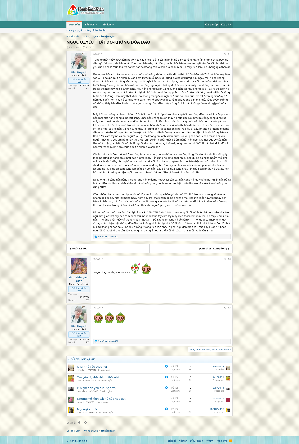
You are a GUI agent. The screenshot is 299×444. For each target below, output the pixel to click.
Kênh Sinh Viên (78, 440)
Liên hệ (172, 440)
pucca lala (82, 391)
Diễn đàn (74, 24)
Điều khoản (196, 440)
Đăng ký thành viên (95, 30)
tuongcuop (219, 401)
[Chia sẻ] (224, 54)
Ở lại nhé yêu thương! (92, 367)
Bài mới (89, 24)
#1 (229, 53)
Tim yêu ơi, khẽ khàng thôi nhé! (98, 377)
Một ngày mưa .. (88, 409)
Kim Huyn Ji (75, 47)
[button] (96, 25)
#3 (229, 307)
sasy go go (82, 412)
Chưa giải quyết (74, 30)
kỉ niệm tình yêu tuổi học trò (96, 388)
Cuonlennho (83, 380)
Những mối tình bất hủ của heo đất (101, 399)
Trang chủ (221, 440)
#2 (229, 258)
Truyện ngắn (104, 370)
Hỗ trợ (209, 440)
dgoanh (80, 402)
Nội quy (183, 440)
